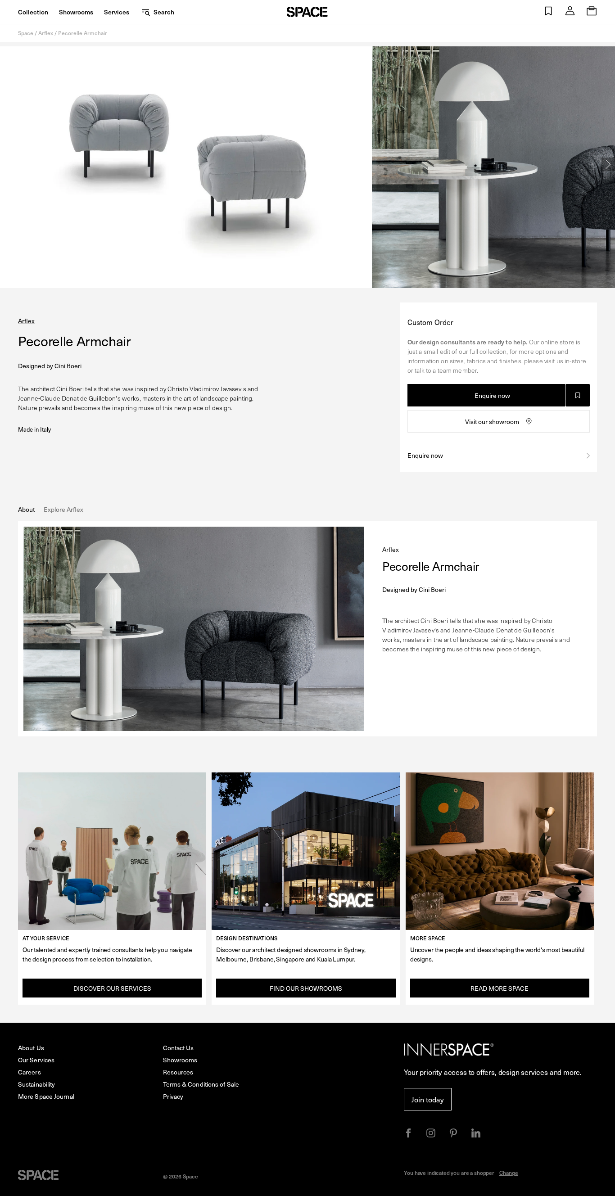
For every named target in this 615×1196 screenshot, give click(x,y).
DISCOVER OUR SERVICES (112, 988)
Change (508, 1173)
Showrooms (76, 12)
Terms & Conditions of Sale (201, 1084)
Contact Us (178, 1047)
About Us (31, 1047)
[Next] (608, 164)
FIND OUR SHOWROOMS (306, 988)
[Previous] (7, 164)
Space (25, 33)
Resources (178, 1072)
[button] (548, 11)
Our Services (36, 1060)
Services (116, 12)
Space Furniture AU (307, 12)
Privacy (173, 1096)
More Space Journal (46, 1096)
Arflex (45, 33)
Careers (29, 1072)
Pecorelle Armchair (82, 33)
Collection (33, 12)
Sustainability (36, 1084)
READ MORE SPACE (499, 988)
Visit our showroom (492, 421)
